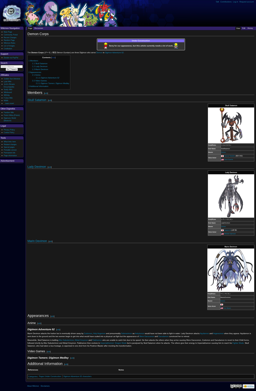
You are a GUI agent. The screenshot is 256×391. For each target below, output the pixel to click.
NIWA (6, 101)
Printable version (10, 150)
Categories (32, 376)
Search (4, 63)
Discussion (38, 28)
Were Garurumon (146, 336)
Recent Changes (10, 38)
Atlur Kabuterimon (66, 340)
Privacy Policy (9, 130)
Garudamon (163, 336)
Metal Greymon (81, 340)
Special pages (9, 147)
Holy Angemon (99, 333)
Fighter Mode (238, 343)
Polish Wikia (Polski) (12, 115)
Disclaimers (45, 386)
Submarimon (126, 333)
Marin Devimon (37, 241)
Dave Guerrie (228, 159)
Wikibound (8, 92)
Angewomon (218, 333)
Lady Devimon (36, 166)
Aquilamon (204, 333)
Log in (235, 2)
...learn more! (9, 103)
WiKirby (7, 95)
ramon (99, 340)
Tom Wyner (227, 308)
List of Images (9, 46)
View (238, 28)
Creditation (8, 49)
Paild (94, 340)
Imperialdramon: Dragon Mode (114, 343)
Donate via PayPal (11, 58)
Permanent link (9, 153)
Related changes (10, 144)
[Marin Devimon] (231, 270)
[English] (222, 159)
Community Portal (11, 35)
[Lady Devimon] (231, 196)
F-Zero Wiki (8, 98)
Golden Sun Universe (12, 79)
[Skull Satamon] (231, 125)
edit (46, 93)
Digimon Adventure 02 (114, 52)
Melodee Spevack (230, 233)
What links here (10, 142)
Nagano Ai (227, 230)
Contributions (226, 2)
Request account (246, 2)
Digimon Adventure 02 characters (77, 376)
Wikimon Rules (9, 43)
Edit (243, 28)
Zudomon (88, 333)
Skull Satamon (36, 100)
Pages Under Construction (50, 376)
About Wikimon (33, 386)
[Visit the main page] (11, 13)
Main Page (8, 32)
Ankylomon (139, 333)
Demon (99, 52)
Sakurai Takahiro (229, 156)
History (250, 28)
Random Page (9, 40)
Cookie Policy (9, 132)
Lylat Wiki (7, 82)
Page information (10, 156)
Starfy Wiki (8, 90)
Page (30, 28)
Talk (217, 2)
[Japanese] (222, 156)
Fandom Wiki (9, 112)
